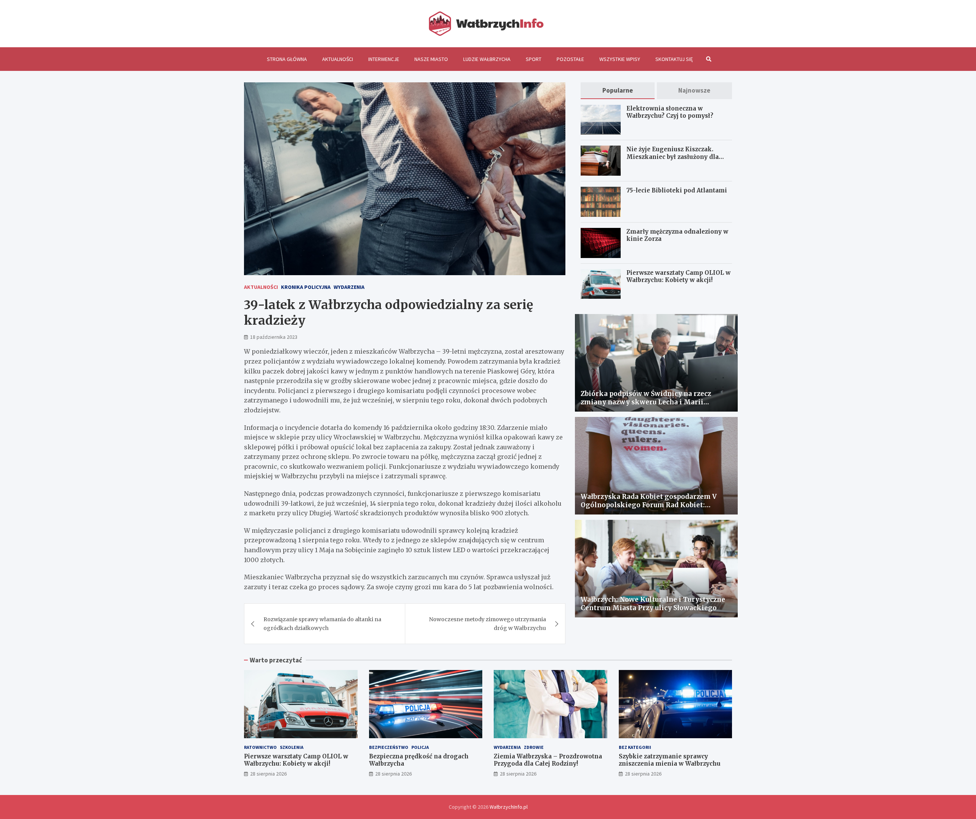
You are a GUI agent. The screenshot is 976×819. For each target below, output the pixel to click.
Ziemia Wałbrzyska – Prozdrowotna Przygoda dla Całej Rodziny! (548, 760)
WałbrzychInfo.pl (509, 806)
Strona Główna (287, 59)
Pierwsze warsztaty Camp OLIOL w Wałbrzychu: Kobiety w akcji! (678, 276)
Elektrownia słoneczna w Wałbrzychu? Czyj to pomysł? (669, 112)
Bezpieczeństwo (388, 747)
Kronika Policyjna (306, 287)
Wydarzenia (349, 287)
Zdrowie (534, 747)
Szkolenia (291, 747)
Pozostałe (570, 59)
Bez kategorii (635, 747)
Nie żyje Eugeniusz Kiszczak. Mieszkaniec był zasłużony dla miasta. (672, 157)
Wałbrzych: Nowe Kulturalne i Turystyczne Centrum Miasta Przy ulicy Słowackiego (653, 603)
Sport (533, 59)
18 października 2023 (273, 336)
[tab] (617, 90)
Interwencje (383, 59)
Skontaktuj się (674, 59)
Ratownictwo (260, 747)
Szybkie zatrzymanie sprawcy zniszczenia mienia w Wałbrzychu (670, 760)
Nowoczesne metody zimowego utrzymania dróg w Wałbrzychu (487, 623)
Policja (420, 747)
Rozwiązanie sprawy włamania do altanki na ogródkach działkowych (322, 623)
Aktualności (337, 59)
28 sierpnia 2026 (268, 773)
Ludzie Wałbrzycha (486, 59)
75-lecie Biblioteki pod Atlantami (676, 190)
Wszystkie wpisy (619, 59)
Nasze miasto (431, 59)
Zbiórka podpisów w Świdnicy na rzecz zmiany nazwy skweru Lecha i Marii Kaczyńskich (646, 402)
